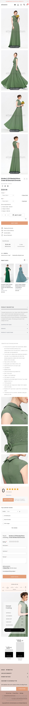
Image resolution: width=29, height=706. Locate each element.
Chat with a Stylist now (18, 255)
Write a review (8, 499)
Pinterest (8, 186)
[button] (24, 260)
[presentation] (27, 278)
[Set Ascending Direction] (19, 511)
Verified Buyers (7, 515)
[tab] (14, 307)
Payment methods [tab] (6, 676)
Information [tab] (7, 669)
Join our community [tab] (6, 673)
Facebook (2, 186)
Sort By (4, 511)
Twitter (5, 186)
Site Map (21, 693)
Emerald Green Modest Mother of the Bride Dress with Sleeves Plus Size (7, 287)
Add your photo (6, 566)
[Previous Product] (24, 179)
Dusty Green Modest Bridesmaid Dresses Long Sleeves (20, 286)
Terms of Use (8, 693)
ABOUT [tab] (2, 669)
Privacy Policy (15, 693)
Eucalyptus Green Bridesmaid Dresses (19, 698)
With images (7, 523)
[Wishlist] (21, 5)
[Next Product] (27, 179)
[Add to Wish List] (25, 219)
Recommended (7, 519)
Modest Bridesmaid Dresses (9, 695)
